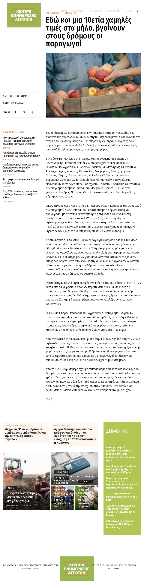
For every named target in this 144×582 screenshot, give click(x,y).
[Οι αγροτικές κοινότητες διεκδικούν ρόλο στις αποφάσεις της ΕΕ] (26, 481)
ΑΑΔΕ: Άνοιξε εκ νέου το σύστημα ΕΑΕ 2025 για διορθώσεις (120, 524)
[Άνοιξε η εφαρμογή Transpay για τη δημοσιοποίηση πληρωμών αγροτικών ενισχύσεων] (86, 498)
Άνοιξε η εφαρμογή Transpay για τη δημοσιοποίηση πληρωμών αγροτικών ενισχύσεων (20, 167)
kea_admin (21, 95)
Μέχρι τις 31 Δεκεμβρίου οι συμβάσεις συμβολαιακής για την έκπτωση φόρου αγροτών (25, 434)
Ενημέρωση (9, 160)
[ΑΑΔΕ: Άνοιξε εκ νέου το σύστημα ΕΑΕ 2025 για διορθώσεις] (74, 468)
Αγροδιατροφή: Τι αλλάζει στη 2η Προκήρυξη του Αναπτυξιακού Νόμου (21, 154)
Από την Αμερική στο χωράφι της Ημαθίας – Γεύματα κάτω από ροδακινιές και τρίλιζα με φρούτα (19, 141)
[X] (24, 112)
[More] (33, 112)
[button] (138, 11)
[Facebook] (15, 112)
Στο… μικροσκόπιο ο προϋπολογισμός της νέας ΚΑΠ (21, 181)
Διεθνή (6, 148)
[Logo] (77, 568)
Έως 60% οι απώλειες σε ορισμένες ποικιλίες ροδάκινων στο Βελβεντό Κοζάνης (20, 194)
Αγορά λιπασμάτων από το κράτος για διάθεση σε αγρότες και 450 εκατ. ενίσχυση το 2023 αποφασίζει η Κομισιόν (75, 436)
